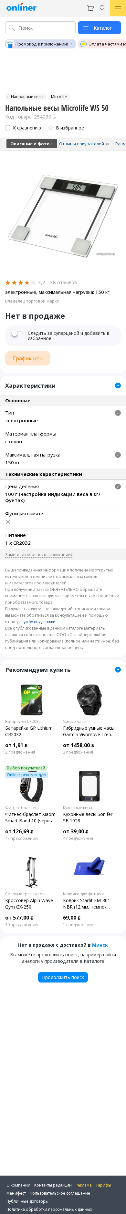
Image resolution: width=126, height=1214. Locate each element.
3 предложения (20, 752)
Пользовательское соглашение (60, 1193)
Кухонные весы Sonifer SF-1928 (87, 817)
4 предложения (78, 838)
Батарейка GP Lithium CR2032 (29, 731)
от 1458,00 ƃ (78, 745)
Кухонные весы (77, 808)
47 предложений (21, 838)
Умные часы (74, 721)
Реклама (84, 1185)
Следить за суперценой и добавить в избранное (69, 336)
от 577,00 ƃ (19, 917)
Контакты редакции (53, 1185)
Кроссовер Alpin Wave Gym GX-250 (29, 903)
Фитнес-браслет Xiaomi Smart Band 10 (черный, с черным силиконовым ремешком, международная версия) (31, 817)
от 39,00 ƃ (75, 831)
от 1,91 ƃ (16, 745)
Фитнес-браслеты (22, 808)
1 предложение (78, 924)
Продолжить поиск (63, 977)
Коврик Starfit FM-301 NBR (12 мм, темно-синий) (86, 903)
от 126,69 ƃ (19, 831)
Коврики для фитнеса (83, 894)
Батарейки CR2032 (23, 721)
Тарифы (103, 1185)
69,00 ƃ (71, 917)
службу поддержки (37, 621)
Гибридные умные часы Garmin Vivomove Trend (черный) (88, 731)
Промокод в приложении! (42, 44)
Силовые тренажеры (25, 894)
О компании (18, 1185)
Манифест (16, 1193)
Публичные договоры (27, 1201)
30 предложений (21, 924)
